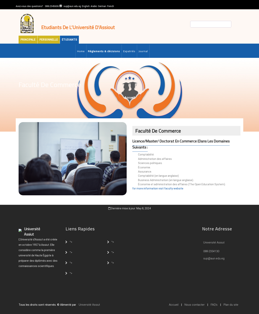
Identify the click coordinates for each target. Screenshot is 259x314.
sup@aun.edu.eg (72, 6)
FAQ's (214, 304)
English (86, 6)
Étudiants (69, 39)
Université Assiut (213, 242)
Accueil (129, 97)
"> (71, 241)
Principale (27, 39)
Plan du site (231, 304)
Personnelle (48, 39)
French (110, 6)
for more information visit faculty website (157, 188)
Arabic (94, 6)
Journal (143, 51)
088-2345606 (52, 6)
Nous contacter (194, 304)
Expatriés (129, 51)
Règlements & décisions (104, 51)
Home (81, 51)
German (102, 6)
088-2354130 (211, 251)
